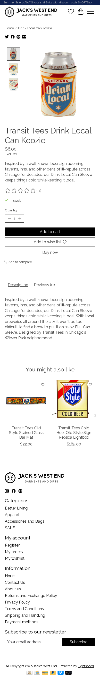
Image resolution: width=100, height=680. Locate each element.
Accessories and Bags (24, 521)
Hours (10, 576)
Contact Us (15, 582)
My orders (14, 551)
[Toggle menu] (90, 12)
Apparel (12, 514)
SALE (10, 528)
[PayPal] (45, 673)
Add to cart (50, 231)
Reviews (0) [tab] (44, 285)
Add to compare (20, 262)
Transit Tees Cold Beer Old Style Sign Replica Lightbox (74, 433)
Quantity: (11, 210)
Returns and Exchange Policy (31, 595)
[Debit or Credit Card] (68, 673)
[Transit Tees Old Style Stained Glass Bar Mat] (26, 401)
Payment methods (21, 622)
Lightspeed (86, 666)
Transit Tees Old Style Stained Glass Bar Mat (26, 433)
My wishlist (15, 558)
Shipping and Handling (25, 615)
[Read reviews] (20, 191)
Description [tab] (18, 285)
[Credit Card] (37, 673)
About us (13, 589)
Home (9, 28)
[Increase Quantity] (20, 218)
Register (12, 545)
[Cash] (29, 673)
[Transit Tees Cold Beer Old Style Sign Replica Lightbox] (73, 401)
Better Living (16, 508)
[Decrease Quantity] (9, 218)
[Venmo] (61, 673)
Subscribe (78, 642)
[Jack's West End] (31, 12)
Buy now (50, 252)
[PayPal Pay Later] (53, 673)
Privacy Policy (17, 602)
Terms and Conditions (24, 608)
